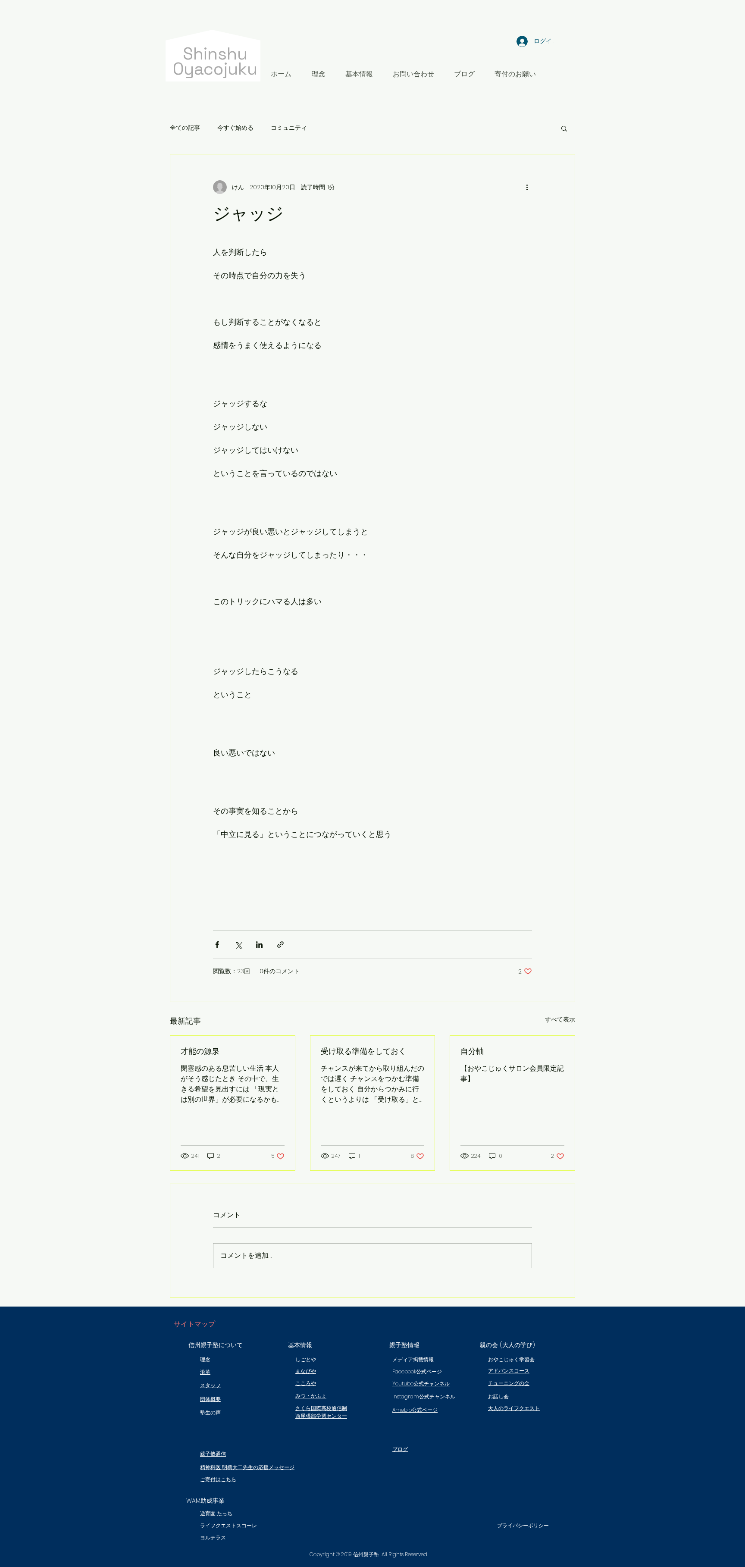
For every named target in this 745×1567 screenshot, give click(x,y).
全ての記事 (185, 128)
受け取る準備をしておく (363, 1051)
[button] (359, 74)
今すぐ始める (235, 128)
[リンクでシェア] (280, 944)
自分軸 (472, 1051)
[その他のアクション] (527, 187)
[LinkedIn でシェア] (259, 944)
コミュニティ (289, 128)
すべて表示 (560, 1019)
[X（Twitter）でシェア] (238, 944)
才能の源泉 (200, 1051)
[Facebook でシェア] (217, 944)
